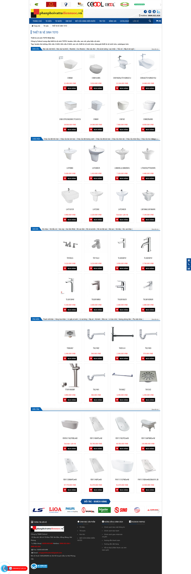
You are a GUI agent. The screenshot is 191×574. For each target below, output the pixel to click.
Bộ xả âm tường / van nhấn (106, 49)
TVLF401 (96, 389)
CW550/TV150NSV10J (148, 78)
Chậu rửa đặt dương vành (85, 139)
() (159, 21)
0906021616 (19, 568)
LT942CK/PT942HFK (148, 168)
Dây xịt (91, 319)
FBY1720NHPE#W (70, 479)
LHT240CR (122, 209)
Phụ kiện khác (137, 319)
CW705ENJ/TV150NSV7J (122, 78)
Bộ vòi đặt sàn (102, 229)
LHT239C (96, 209)
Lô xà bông (83, 319)
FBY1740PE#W (96, 479)
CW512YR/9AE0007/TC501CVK (70, 119)
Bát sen (111, 229)
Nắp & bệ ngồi (129, 49)
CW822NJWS (148, 119)
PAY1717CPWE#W (122, 479)
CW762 (122, 119)
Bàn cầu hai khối (62, 49)
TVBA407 (70, 348)
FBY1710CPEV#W (122, 438)
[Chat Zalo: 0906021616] (158, 11)
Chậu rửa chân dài (118, 139)
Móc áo (104, 319)
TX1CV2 (148, 389)
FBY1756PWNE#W (148, 438)
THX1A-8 (122, 348)
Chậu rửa (36, 139)
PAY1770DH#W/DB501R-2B (148, 479)
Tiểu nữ (119, 49)
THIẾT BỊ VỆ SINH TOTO (45, 32)
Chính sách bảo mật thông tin (114, 527)
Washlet (72, 49)
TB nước (58, 21)
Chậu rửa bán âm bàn (67, 139)
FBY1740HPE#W (96, 438)
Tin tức (102, 21)
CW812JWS (96, 78)
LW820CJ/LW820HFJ (122, 168)
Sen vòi (35, 229)
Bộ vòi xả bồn (91, 229)
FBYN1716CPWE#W (70, 438)
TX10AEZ (122, 389)
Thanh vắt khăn (48, 319)
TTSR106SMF (70, 389)
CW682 (70, 78)
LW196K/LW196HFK (148, 209)
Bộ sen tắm (81, 229)
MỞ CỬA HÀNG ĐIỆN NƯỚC (85, 21)
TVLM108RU (96, 299)
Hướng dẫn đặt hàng (111, 544)
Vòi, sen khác (127, 229)
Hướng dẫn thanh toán (112, 540)
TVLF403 (148, 348)
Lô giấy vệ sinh (73, 319)
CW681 (96, 119)
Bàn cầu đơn (91, 49)
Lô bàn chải (113, 319)
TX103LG (70, 258)
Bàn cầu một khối (49, 49)
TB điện (49, 21)
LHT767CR (70, 209)
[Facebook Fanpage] (145, 11)
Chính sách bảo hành (111, 531)
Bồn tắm (35, 409)
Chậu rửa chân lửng (133, 139)
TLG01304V (70, 299)
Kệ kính (97, 319)
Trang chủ (37, 21)
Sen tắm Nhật (70, 229)
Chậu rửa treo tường (148, 139)
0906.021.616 (154, 15)
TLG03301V (122, 258)
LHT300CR (96, 168)
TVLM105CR (122, 299)
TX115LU (96, 258)
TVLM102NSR (148, 299)
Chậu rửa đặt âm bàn (103, 139)
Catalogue (124, 21)
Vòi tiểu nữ (53, 229)
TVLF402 (96, 348)
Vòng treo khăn (60, 319)
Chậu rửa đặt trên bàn (51, 139)
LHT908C (70, 168)
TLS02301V (148, 258)
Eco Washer (81, 49)
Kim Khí (69, 21)
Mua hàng (71, 88)
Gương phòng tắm (125, 319)
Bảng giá (112, 21)
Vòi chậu (45, 229)
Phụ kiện (35, 319)
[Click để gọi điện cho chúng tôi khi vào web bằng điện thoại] (4, 568)
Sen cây (61, 229)
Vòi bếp (118, 229)
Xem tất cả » (155, 49)
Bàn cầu (35, 49)
